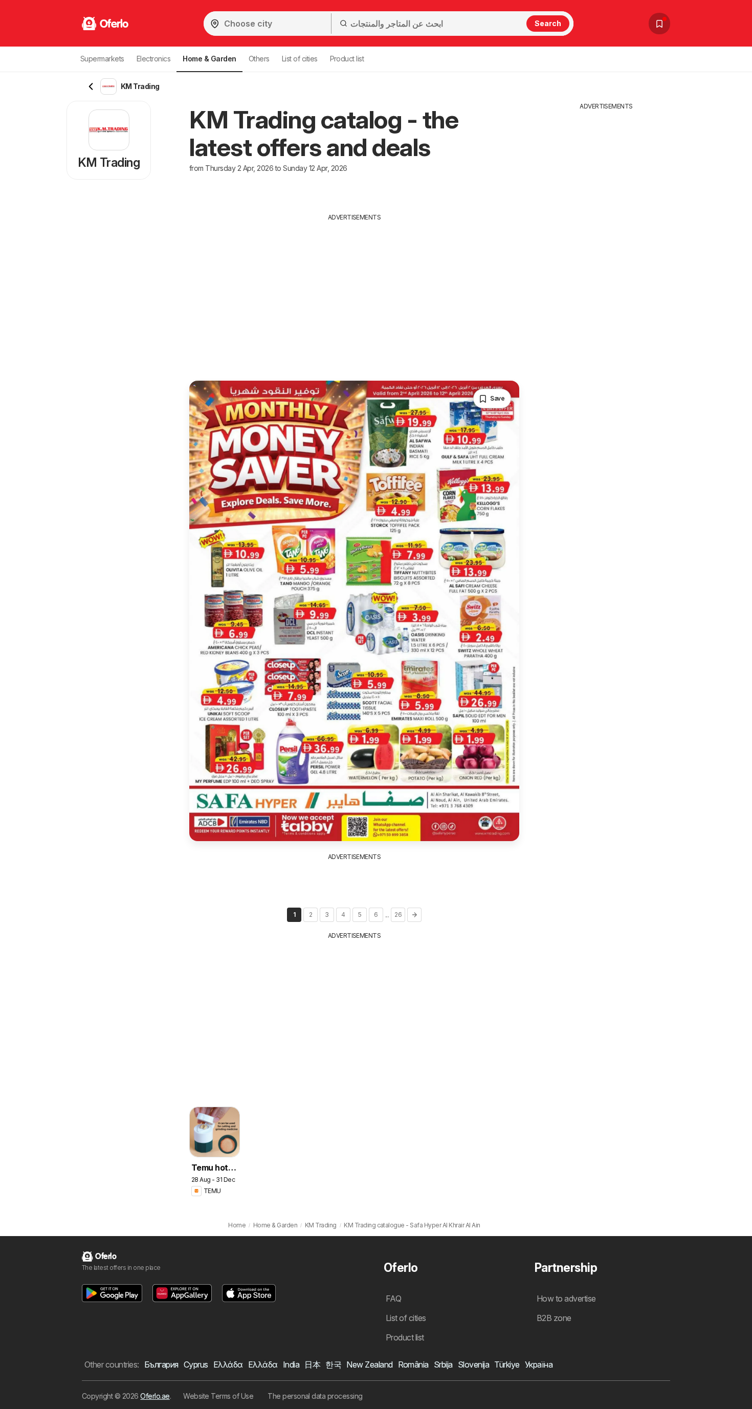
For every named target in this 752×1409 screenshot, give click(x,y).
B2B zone (554, 1318)
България (161, 1364)
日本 (312, 1364)
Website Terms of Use (218, 1396)
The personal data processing (315, 1396)
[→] (414, 915)
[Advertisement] (354, 293)
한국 (333, 1364)
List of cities (300, 58)
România (413, 1364)
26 (398, 914)
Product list (347, 58)
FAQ (393, 1298)
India (291, 1364)
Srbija (443, 1364)
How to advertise (566, 1298)
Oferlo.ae (154, 1396)
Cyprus (196, 1364)
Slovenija (473, 1364)
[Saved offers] (659, 23)
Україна (538, 1364)
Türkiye (506, 1364)
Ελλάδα (228, 1364)
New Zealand (369, 1364)
